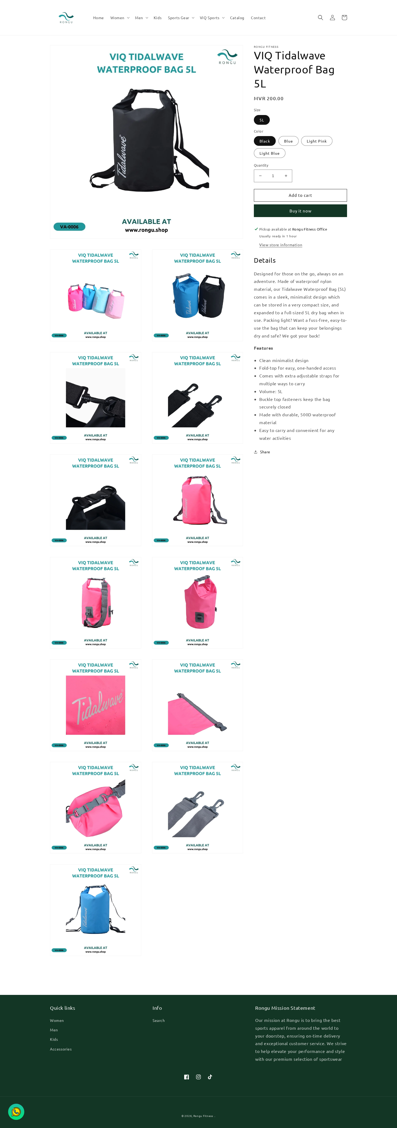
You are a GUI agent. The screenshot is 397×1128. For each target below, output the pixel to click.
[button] (119, 17)
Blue (288, 141)
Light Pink (317, 141)
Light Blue (270, 153)
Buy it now (301, 210)
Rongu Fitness (203, 1116)
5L (262, 119)
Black (265, 141)
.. (215, 1116)
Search (159, 1020)
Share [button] (265, 451)
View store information (280, 244)
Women (57, 1020)
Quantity (261, 165)
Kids (54, 1039)
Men (54, 1029)
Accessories (61, 1048)
